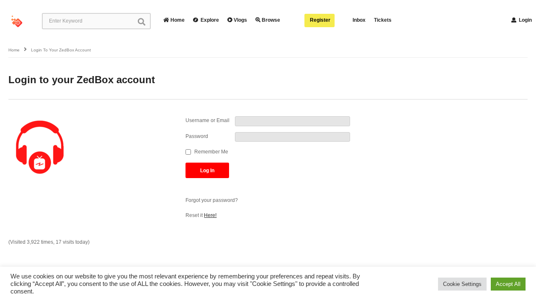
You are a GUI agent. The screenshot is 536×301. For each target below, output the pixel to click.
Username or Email (207, 120)
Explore (209, 20)
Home (177, 20)
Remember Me (211, 152)
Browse (270, 20)
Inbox (359, 20)
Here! (210, 215)
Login (525, 20)
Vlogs (239, 20)
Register (319, 20)
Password (197, 136)
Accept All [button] (508, 284)
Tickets (383, 20)
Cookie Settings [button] (462, 284)
